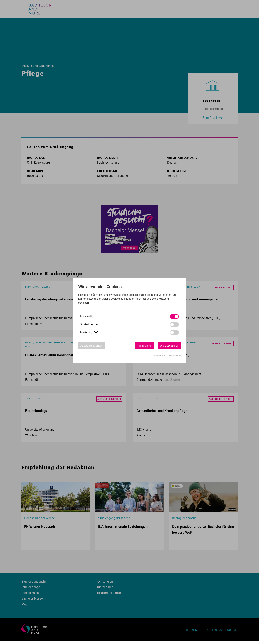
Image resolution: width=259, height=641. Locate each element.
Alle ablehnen (144, 345)
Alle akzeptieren (169, 345)
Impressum (175, 355)
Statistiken (89, 324)
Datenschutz (158, 355)
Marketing (89, 332)
